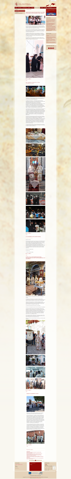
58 (37, 460)
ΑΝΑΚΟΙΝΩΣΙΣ (28, 451)
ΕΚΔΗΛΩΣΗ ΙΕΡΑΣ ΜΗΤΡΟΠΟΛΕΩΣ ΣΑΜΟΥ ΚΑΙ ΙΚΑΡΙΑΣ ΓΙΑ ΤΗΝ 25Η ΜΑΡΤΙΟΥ (50, 21)
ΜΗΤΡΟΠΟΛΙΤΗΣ (25, 7)
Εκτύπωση (27, 233)
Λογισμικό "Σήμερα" (17, 468)
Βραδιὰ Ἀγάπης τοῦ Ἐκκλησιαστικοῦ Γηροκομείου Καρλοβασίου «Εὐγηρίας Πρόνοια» (50, 40)
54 (33, 460)
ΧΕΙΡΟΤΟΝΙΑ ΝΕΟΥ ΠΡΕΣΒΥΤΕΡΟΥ (50, 19)
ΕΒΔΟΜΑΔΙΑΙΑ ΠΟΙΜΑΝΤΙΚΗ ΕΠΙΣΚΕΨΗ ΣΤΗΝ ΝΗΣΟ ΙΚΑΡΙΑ (34, 452)
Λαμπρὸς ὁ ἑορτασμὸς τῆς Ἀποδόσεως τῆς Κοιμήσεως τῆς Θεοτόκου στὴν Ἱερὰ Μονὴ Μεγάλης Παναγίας (51, 38)
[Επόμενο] (40, 460)
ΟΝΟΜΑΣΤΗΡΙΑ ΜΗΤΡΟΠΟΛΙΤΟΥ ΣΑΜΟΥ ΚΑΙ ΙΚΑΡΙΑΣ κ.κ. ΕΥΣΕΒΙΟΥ (35, 456)
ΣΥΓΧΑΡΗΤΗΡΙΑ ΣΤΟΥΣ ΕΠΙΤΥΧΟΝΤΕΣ (33, 236)
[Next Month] (46, 464)
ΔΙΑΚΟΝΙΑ (32, 7)
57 (36, 460)
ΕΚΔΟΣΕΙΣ (42, 7)
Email (30, 233)
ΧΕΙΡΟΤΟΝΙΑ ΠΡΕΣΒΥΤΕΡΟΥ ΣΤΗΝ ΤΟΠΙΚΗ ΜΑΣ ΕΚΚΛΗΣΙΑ (34, 454)
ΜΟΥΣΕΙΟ (29, 7)
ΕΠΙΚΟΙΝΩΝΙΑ (50, 7)
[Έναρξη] (29, 460)
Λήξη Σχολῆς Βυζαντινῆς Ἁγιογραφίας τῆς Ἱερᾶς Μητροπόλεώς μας (34, 453)
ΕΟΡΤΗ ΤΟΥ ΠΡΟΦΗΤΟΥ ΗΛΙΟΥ (33, 393)
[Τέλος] (41, 460)
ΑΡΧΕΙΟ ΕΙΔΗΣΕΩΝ (37, 7)
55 (34, 460)
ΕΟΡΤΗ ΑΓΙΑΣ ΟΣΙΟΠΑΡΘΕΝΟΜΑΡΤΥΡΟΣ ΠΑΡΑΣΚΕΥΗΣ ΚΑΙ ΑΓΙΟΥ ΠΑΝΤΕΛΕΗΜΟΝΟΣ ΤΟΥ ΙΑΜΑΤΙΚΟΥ (35, 257)
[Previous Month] (45, 464)
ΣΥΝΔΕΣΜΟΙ (45, 7)
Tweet (26, 80)
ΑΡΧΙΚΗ (16, 7)
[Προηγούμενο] (30, 460)
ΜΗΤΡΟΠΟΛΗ (19, 7)
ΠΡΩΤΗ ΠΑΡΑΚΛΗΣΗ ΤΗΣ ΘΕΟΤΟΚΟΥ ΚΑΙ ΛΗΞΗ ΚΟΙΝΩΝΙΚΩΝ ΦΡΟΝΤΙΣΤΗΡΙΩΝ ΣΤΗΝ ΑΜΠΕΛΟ (35, 13)
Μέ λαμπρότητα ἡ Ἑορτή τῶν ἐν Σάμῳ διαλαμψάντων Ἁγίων (33, 83)
